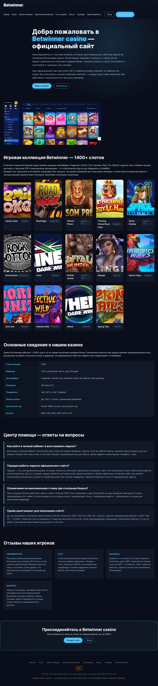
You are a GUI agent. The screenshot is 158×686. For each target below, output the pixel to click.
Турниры (81, 14)
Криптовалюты (94, 14)
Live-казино (61, 14)
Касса (72, 14)
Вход (109, 14)
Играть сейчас (42, 86)
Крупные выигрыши (44, 14)
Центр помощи (26, 14)
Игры (14, 14)
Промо (7, 14)
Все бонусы (62, 86)
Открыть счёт (125, 14)
